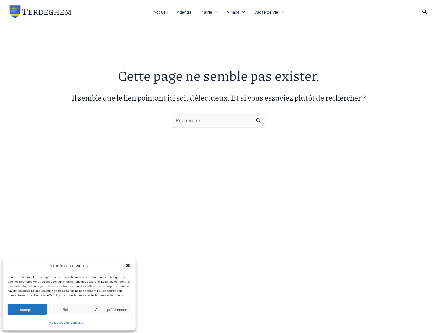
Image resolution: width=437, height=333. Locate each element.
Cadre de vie (266, 12)
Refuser (69, 309)
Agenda (184, 12)
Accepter (27, 309)
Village (233, 12)
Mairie (206, 12)
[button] (127, 265)
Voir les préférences (111, 309)
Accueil (161, 12)
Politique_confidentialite (66, 322)
